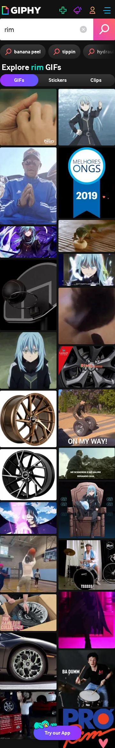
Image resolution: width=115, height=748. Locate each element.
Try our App (57, 733)
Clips (96, 80)
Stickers (58, 80)
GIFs (19, 80)
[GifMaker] (63, 10)
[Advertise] (78, 10)
